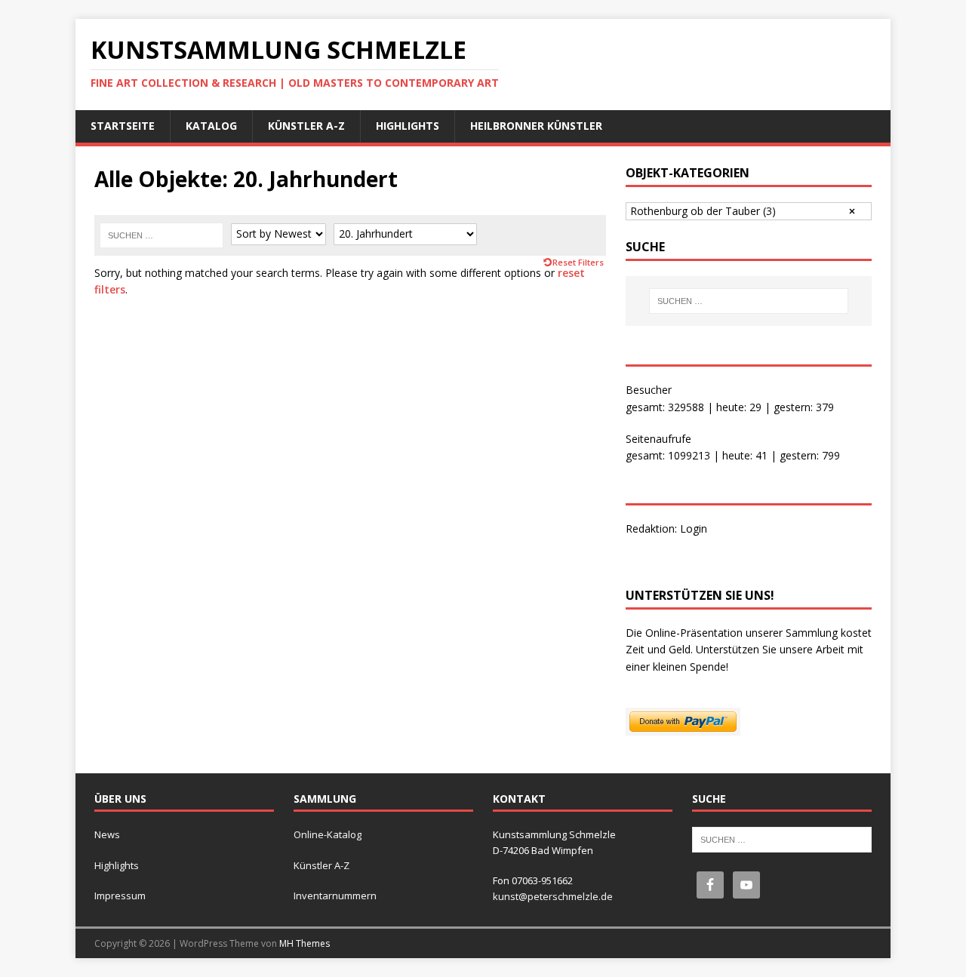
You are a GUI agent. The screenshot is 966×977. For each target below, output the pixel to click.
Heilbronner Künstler (536, 125)
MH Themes (304, 943)
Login (693, 528)
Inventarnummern (335, 895)
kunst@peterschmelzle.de (553, 896)
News (107, 834)
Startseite (123, 125)
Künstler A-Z (306, 125)
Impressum (120, 895)
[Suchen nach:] (161, 235)
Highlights (407, 125)
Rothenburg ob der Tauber (703, 211)
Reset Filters (578, 262)
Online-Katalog (327, 834)
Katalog (211, 125)
